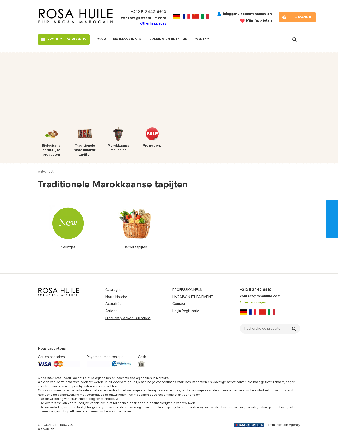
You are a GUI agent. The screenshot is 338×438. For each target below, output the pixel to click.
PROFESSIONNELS (187, 289)
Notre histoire (116, 297)
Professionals (127, 39)
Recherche (294, 39)
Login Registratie (185, 311)
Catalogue (113, 289)
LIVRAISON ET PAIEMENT (192, 297)
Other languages (153, 23)
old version (46, 429)
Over (101, 39)
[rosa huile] (59, 292)
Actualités (113, 303)
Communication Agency (282, 425)
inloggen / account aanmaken (247, 14)
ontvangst (46, 171)
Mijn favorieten (259, 20)
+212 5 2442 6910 (148, 11)
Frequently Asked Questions (128, 318)
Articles (111, 311)
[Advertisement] (169, 93)
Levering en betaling (168, 39)
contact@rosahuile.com (143, 17)
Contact (203, 39)
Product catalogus (66, 39)
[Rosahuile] (76, 17)
